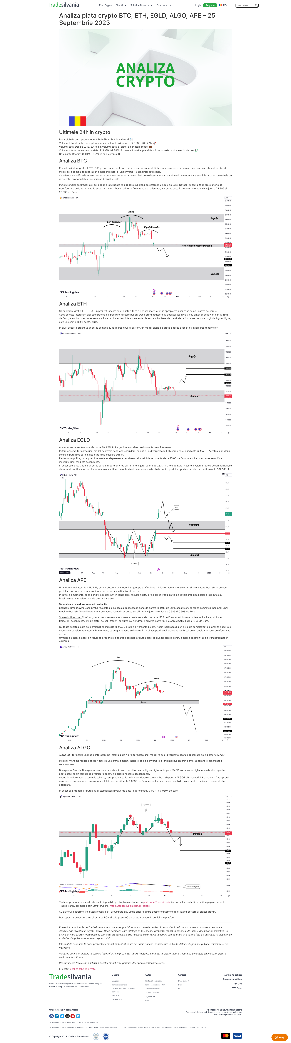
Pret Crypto (105, 5)
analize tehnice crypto (83, 968)
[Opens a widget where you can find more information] (279, 1037)
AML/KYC (116, 995)
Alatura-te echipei (233, 974)
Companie (162, 5)
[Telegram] (78, 1016)
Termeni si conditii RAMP (155, 984)
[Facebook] (51, 1016)
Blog (180, 984)
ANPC (147, 1000)
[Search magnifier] (256, 5)
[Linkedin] (57, 1016)
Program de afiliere (232, 979)
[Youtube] (72, 1016)
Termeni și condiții (119, 984)
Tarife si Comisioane (153, 981)
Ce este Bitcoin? (152, 992)
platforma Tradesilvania (156, 902)
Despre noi (116, 981)
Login (198, 5)
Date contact (183, 981)
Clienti (119, 5)
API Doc (238, 983)
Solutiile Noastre (139, 5)
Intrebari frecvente (153, 988)
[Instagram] (67, 1016)
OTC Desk (237, 988)
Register (210, 5)
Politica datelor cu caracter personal (123, 990)
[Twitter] (62, 1016)
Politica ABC (117, 999)
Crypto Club (150, 996)
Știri (180, 988)
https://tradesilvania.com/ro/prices (130, 905)
